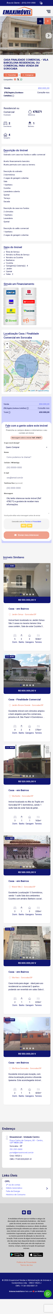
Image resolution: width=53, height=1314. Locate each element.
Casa (7, 59)
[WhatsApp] (48, 1294)
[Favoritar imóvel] (47, 566)
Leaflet (32, 391)
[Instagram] (29, 1212)
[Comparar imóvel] (47, 570)
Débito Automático (14, 1188)
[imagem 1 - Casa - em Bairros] (27, 580)
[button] (41, 3)
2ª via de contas (13, 1185)
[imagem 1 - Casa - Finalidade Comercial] (27, 670)
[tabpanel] (26, 35)
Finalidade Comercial (25, 59)
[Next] (46, 580)
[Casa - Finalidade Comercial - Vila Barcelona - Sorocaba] (21, 11)
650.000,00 (43, 88)
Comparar (29, 75)
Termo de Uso (26, 1265)
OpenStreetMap (43, 391)
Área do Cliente (13, 3)
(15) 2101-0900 (16, 1149)
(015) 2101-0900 (29, 3)
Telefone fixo (13, 483)
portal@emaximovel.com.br (22, 1152)
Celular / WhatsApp (11, 463)
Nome (6, 452)
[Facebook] (24, 1212)
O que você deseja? (12, 443)
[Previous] (8, 580)
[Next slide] (49, 35)
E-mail (6, 473)
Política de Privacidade (26, 1262)
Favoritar (12, 75)
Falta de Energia (13, 1191)
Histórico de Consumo (15, 1194)
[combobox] (26, 447)
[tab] (40, 21)
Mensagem (8, 493)
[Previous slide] (4, 35)
